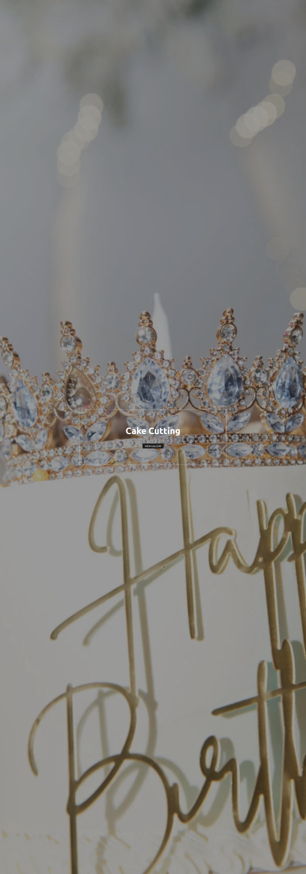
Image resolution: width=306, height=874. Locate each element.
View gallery (153, 445)
